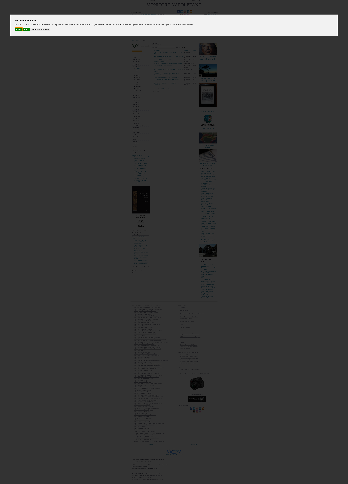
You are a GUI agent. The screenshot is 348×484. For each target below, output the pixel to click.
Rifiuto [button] (26, 29)
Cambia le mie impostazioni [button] (40, 29)
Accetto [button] (18, 29)
